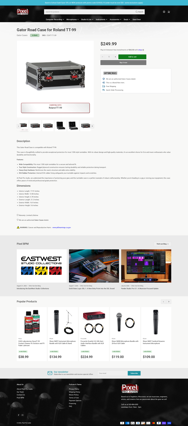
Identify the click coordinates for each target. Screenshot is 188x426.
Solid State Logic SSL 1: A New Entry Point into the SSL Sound (91, 289)
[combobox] (94, 11)
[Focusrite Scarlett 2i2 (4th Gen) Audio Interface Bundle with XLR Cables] (94, 322)
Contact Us (21, 395)
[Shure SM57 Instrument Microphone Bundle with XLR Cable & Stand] (63, 322)
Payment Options (75, 401)
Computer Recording (54, 19)
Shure (51, 338)
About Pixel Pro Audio (25, 389)
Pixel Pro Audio (26, 423)
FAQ (70, 406)
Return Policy (74, 395)
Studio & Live (86, 19)
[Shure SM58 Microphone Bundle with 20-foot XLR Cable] (125, 322)
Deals (126, 19)
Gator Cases (22, 35)
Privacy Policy (74, 389)
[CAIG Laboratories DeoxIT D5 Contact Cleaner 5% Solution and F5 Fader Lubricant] (31, 322)
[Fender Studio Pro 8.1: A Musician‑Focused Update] (146, 266)
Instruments (100, 19)
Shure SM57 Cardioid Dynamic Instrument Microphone (154, 342)
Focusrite (83, 338)
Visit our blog (162, 244)
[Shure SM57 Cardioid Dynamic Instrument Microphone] (156, 322)
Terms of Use (74, 398)
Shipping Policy (74, 392)
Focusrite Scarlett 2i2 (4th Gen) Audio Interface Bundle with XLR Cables (92, 343)
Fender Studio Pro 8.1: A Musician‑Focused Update (139, 289)
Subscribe (134, 373)
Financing (72, 403)
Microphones (71, 19)
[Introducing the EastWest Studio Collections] (42, 266)
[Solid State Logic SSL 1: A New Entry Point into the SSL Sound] (94, 266)
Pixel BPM (20, 398)
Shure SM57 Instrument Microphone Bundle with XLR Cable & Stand (63, 342)
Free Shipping (111, 86)
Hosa (20, 338)
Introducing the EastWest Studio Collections (33, 289)
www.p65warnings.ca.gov (62, 227)
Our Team (20, 392)
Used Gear (137, 19)
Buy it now (123, 63)
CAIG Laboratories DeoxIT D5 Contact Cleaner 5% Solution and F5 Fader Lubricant (31, 343)
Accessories (114, 19)
